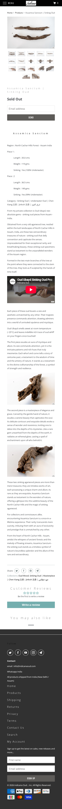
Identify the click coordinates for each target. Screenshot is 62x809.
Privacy (12, 714)
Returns (13, 707)
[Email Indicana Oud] (41, 653)
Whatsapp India (14, 671)
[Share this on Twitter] (16, 570)
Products (19, 12)
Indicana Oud (20, 785)
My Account (16, 741)
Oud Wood (23, 575)
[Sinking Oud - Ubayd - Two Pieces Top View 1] (31, 32)
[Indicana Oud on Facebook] (18, 653)
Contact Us (15, 727)
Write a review (31, 605)
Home (11, 686)
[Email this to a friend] (37, 570)
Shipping (14, 700)
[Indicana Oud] (31, 3)
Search (12, 734)
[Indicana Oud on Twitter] (10, 653)
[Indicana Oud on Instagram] (34, 653)
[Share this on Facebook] (23, 570)
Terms (12, 721)
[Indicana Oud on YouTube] (26, 653)
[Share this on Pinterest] (30, 570)
